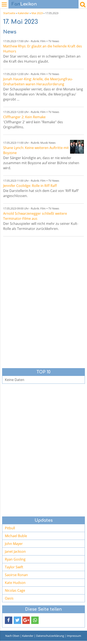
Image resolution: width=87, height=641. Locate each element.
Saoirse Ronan (16, 575)
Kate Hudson (15, 582)
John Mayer (14, 543)
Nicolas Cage (15, 590)
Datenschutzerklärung (50, 636)
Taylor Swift (14, 567)
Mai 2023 (37, 13)
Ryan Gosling (15, 559)
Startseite (9, 13)
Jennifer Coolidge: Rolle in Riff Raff (30, 185)
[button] (8, 620)
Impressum (74, 636)
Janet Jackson (15, 551)
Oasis (9, 598)
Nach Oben (12, 636)
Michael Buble (16, 536)
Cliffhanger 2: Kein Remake (24, 117)
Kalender (23, 13)
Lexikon (24, 4)
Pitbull (10, 528)
